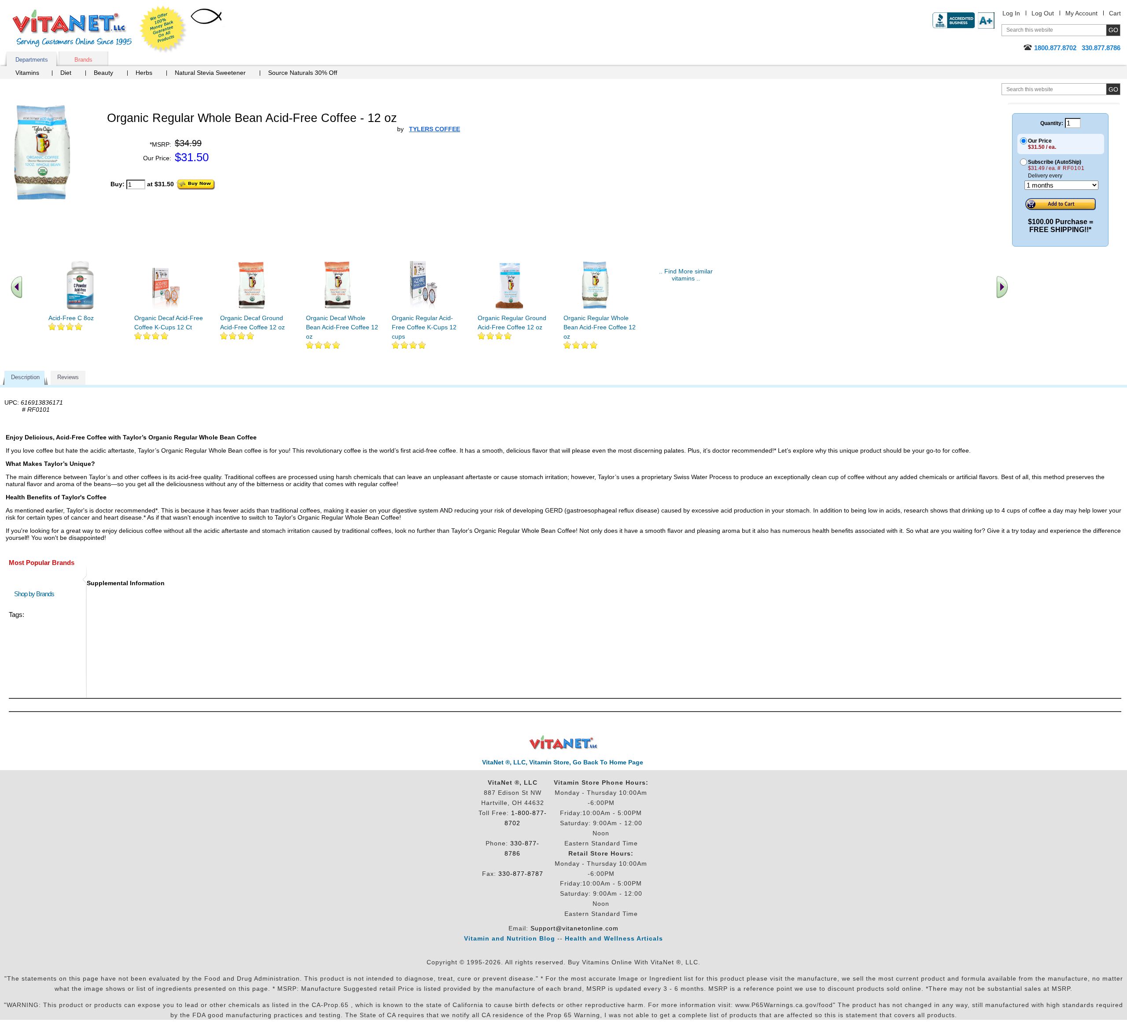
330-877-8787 (520, 873)
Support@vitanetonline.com (574, 928)
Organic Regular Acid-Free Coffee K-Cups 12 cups (424, 327)
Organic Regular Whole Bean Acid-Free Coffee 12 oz (600, 327)
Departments (31, 59)
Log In (1011, 13)
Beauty (103, 72)
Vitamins (27, 72)
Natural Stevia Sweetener (210, 72)
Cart (1115, 13)
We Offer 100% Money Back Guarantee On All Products (163, 29)
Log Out (1042, 13)
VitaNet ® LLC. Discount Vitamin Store (564, 742)
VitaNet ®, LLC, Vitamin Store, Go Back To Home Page (562, 762)
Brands (83, 59)
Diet (65, 72)
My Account (1081, 13)
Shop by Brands (36, 594)
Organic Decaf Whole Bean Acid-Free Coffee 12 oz (342, 327)
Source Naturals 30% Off (302, 72)
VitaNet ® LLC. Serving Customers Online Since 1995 (72, 28)
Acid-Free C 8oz (71, 317)
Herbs (144, 72)
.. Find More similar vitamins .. (686, 275)
